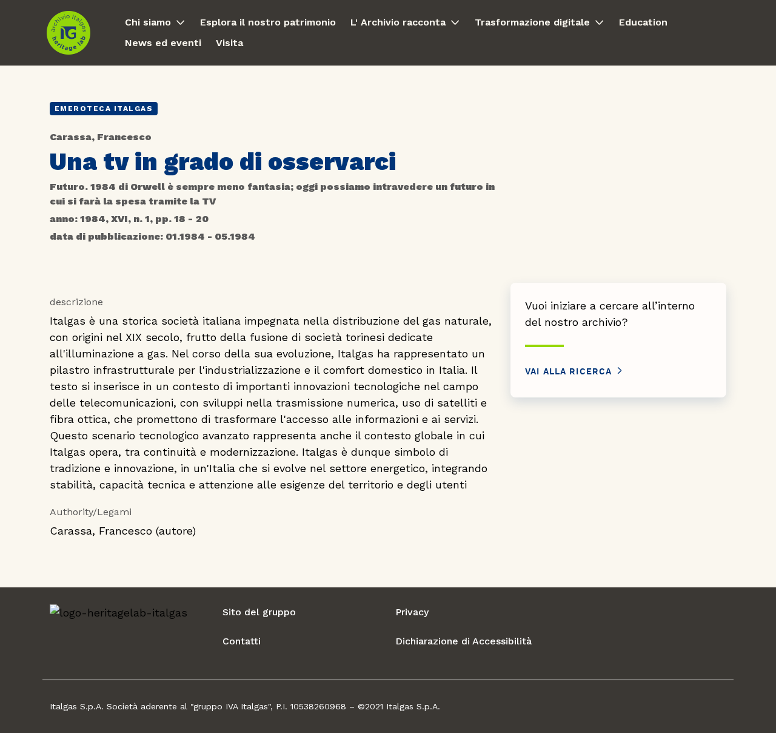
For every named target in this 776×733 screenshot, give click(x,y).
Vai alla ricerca (570, 372)
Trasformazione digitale (532, 22)
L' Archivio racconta (398, 22)
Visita (229, 43)
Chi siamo (148, 22)
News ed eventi (163, 43)
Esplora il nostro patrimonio (268, 22)
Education (643, 22)
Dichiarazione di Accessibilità (463, 641)
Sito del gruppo (259, 612)
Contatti (241, 641)
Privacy (412, 612)
